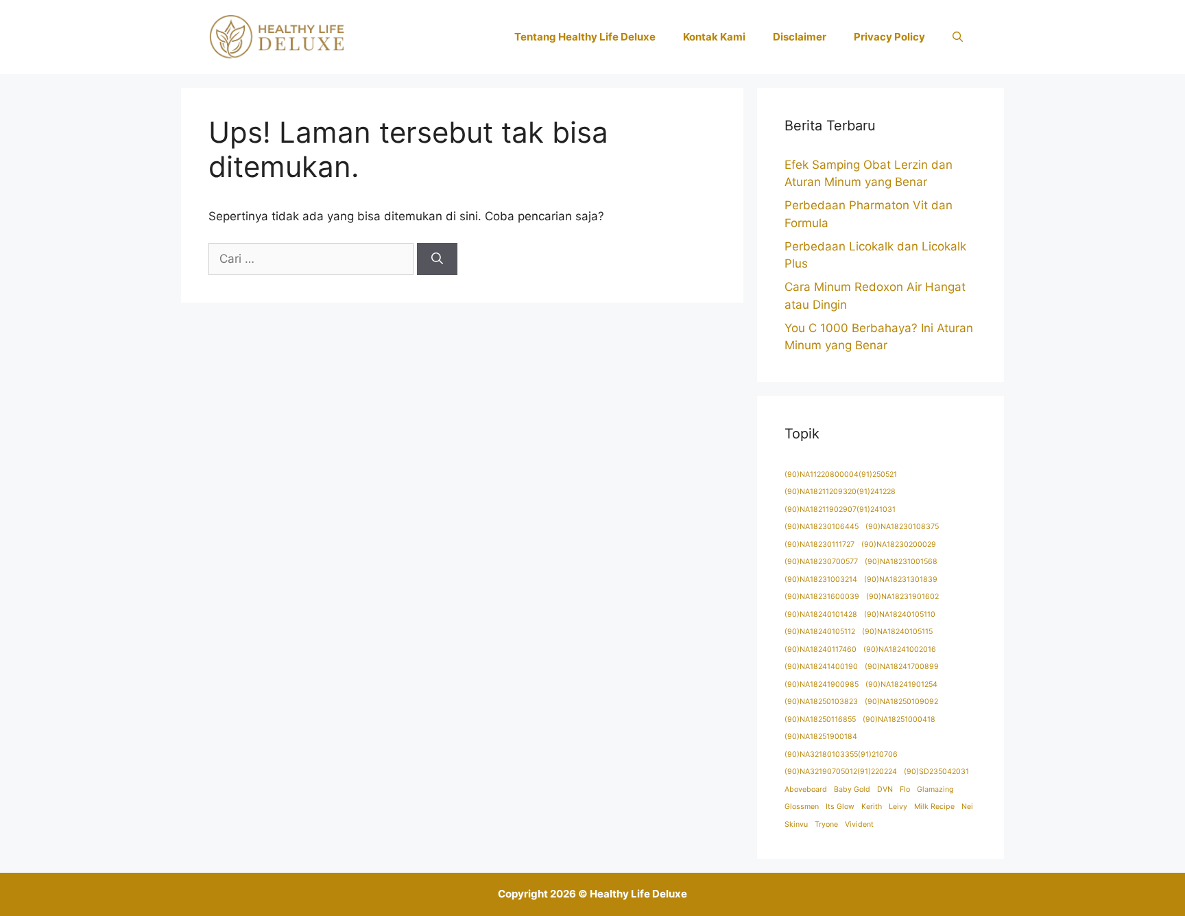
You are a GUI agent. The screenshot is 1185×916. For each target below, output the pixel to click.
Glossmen (802, 806)
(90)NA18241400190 (821, 666)
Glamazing (935, 789)
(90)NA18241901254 (901, 684)
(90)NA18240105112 (820, 631)
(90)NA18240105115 (897, 631)
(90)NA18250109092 (901, 701)
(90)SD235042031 (936, 771)
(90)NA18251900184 (821, 736)
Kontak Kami (714, 36)
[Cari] (437, 259)
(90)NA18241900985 (822, 684)
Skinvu (796, 824)
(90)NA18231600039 (822, 596)
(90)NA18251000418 (899, 719)
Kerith (871, 806)
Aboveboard (806, 789)
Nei (967, 806)
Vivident (859, 824)
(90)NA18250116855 (820, 719)
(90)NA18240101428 (821, 614)
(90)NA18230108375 (902, 526)
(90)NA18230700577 (821, 561)
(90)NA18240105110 (899, 614)
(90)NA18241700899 (902, 666)
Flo (905, 789)
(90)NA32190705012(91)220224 (841, 771)
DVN (885, 789)
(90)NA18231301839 (900, 579)
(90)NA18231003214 (821, 579)
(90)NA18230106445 (822, 526)
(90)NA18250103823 (821, 701)
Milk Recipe (934, 806)
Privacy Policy (889, 36)
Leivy (898, 806)
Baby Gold (852, 789)
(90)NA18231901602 (902, 596)
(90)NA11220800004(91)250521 (841, 474)
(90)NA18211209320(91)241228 (840, 491)
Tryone (826, 824)
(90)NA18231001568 (901, 561)
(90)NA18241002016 (899, 649)
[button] (958, 37)
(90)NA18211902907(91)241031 (840, 509)
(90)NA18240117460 (821, 649)
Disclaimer (799, 36)
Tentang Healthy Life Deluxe (585, 36)
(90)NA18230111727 (819, 544)
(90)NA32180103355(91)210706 (841, 754)
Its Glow (840, 806)
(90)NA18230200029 (898, 544)
